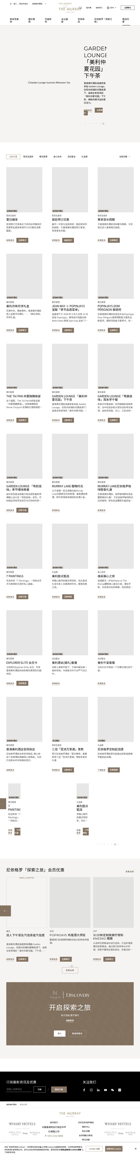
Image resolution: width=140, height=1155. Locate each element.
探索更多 (88, 89)
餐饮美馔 (31, 20)
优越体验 (48, 20)
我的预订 (99, 8)
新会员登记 (23, 4)
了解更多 (102, 770)
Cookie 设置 (94, 1148)
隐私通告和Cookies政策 (71, 1149)
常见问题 (86, 1139)
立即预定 (68, 597)
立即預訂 (114, 240)
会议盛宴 (64, 20)
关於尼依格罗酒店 (86, 1122)
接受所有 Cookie (114, 1148)
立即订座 (22, 510)
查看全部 (130, 871)
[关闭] (136, 1149)
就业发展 (86, 1131)
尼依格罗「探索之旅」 (103, 20)
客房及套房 (14, 20)
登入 (15, 4)
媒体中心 (86, 1127)
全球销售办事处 (86, 1135)
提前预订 (68, 240)
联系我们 (54, 1122)
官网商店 (81, 20)
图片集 (88, 8)
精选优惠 (125, 20)
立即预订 (127, 8)
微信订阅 (59, 1089)
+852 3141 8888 (55, 1135)
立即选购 (114, 770)
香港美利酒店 (11, 1104)
